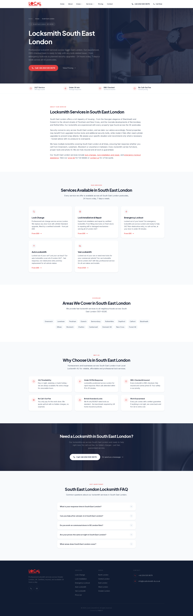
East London (102, 583)
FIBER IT (100, 610)
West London (103, 587)
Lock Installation (81, 579)
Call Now (159, 4)
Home (62, 4)
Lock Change (80, 575)
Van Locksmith (80, 591)
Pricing (100, 4)
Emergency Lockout (82, 583)
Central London (104, 579)
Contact (110, 4)
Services (89, 4)
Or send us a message (111, 457)
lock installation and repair (108, 155)
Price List (78, 595)
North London (103, 575)
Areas (78, 4)
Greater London (104, 591)
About (70, 4)
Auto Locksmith (80, 587)
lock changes (90, 155)
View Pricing (68, 68)
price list (71, 158)
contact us (94, 158)
